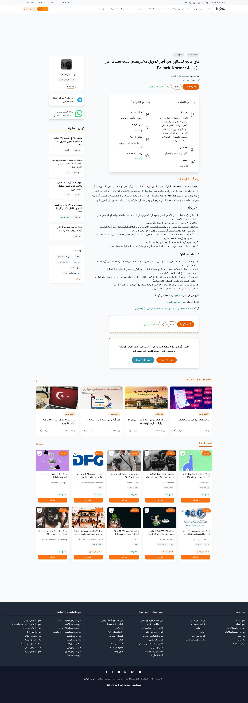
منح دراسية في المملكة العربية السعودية (26, 624)
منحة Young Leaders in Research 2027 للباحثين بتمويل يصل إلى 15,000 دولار (67, 164)
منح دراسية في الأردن (73, 624)
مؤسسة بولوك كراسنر (180, 76)
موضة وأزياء (118, 628)
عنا (151, 678)
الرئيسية (158, 678)
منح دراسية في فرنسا (33, 639)
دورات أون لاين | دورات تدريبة (151, 612)
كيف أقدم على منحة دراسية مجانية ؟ (103, 419)
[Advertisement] (124, 697)
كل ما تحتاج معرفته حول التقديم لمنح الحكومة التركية (59, 421)
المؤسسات (101, 9)
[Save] (182, 453)
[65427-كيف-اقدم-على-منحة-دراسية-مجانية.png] (101, 398)
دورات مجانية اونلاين (176, 302)
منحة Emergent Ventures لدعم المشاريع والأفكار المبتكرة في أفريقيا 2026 (68, 208)
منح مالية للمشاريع (64, 256)
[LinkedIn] (194, 2)
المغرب (67, 150)
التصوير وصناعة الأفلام (154, 632)
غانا (68, 172)
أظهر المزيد (78, 278)
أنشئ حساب (43, 9)
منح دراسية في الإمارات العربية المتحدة (67, 632)
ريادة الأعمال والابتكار (115, 632)
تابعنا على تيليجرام (143, 360)
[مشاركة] (168, 86)
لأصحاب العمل (29, 2)
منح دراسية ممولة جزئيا (236, 628)
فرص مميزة (240, 612)
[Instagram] (198, 2)
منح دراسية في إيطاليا (33, 636)
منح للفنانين (75, 267)
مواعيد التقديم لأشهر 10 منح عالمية (194, 419)
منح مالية (179, 54)
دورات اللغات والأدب (155, 624)
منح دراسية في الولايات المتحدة (69, 620)
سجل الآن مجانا (166, 360)
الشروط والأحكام (132, 678)
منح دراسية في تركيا (74, 647)
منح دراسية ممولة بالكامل (235, 632)
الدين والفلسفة (117, 651)
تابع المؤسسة (70, 86)
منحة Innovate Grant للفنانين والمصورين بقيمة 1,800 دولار (69, 229)
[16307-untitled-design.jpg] (57, 398)
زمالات (202, 632)
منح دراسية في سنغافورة (32, 628)
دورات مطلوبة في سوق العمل (152, 620)
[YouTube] (186, 2)
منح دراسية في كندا (74, 636)
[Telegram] (190, 2)
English (64, 2)
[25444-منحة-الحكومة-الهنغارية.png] (146, 398)
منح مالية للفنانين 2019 (71, 273)
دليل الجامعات (111, 9)
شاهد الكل (39, 381)
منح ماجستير (240, 620)
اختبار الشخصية (162, 9)
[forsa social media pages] (140, 672)
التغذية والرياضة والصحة (153, 651)
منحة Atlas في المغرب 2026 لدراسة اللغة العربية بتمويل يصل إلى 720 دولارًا (68, 141)
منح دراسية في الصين (73, 651)
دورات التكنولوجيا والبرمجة (153, 636)
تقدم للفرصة (191, 86)
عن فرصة (54, 2)
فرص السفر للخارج (183, 9)
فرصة (77, 256)
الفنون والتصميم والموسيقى (152, 628)
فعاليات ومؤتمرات (198, 624)
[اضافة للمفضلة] (180, 430)
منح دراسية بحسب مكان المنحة (69, 612)
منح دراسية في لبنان (33, 632)
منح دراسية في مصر (73, 639)
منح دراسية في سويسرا (32, 620)
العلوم (120, 639)
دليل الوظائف (124, 9)
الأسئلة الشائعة (104, 678)
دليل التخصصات (137, 9)
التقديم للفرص (203, 414)
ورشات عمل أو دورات (197, 620)
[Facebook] (207, 2)
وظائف (174, 9)
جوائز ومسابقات (239, 643)
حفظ (177, 86)
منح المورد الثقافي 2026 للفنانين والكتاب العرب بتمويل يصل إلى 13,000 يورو (69, 186)
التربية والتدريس (156, 647)
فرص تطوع (200, 628)
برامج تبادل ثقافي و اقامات (195, 639)
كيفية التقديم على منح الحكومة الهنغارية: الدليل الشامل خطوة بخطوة (146, 421)
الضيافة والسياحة (116, 636)
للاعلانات (144, 678)
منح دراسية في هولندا (73, 655)
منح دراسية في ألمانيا (74, 643)
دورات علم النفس (156, 639)
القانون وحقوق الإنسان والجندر (151, 643)
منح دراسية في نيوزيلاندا (32, 651)
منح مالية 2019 (63, 262)
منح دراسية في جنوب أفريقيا (30, 643)
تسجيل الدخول (29, 9)
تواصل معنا (42, 2)
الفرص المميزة (205, 443)
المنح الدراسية (176, 295)
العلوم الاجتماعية (116, 647)
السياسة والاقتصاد (116, 643)
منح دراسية (240, 639)
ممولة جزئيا (193, 54)
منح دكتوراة (240, 624)
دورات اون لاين (198, 9)
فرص (208, 9)
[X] (203, 2)
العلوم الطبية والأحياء (115, 624)
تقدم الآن (195, 500)
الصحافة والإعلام (156, 655)
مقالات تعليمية (151, 9)
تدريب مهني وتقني (198, 636)
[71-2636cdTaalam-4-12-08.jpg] (191, 398)
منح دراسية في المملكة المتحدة (70, 628)
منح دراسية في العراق (33, 647)
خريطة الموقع (89, 678)
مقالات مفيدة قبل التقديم (199, 379)
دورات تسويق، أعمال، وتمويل (112, 620)
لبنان (67, 194)
